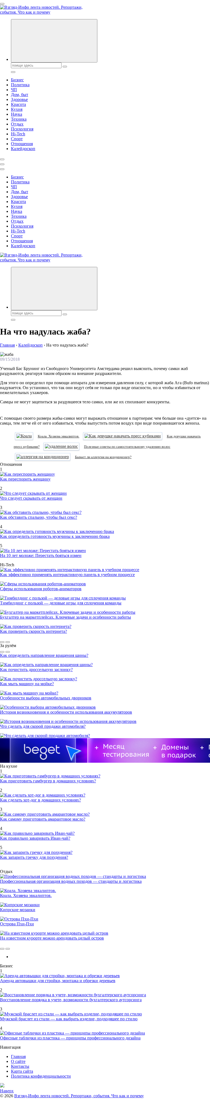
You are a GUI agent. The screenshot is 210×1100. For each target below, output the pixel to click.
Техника (19, 119)
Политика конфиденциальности (41, 1076)
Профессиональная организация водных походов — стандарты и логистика (71, 881)
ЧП (14, 89)
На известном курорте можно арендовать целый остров (52, 938)
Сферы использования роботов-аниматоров (40, 588)
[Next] (7, 642)
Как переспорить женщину (25, 479)
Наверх (7, 1091)
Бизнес (17, 79)
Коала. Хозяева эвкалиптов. (26, 895)
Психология (22, 129)
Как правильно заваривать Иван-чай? (35, 838)
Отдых (17, 124)
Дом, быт (19, 94)
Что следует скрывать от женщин (31, 498)
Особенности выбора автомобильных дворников (45, 698)
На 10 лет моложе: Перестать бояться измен (40, 555)
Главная (18, 1056)
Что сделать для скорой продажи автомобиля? (43, 726)
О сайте (18, 1061)
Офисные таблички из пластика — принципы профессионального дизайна (70, 1038)
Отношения (22, 143)
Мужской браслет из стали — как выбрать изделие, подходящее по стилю (69, 1018)
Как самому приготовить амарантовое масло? (42, 819)
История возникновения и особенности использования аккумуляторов (66, 712)
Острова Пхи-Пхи (17, 924)
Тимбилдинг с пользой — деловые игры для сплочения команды (60, 603)
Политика (20, 84)
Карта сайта (22, 1071)
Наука (16, 114)
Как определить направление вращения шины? (44, 655)
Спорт (17, 138)
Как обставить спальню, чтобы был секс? (38, 517)
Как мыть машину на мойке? (27, 683)
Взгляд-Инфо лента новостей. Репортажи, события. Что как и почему (79, 1095)
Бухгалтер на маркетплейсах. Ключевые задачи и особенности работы (65, 617)
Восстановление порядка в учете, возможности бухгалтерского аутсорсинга (71, 999)
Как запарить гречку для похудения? (34, 857)
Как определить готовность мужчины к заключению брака (55, 536)
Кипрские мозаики (17, 909)
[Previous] (2, 642)
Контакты (20, 1066)
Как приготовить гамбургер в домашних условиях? (48, 781)
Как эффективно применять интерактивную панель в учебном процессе (67, 574)
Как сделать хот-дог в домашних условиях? (40, 800)
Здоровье (19, 99)
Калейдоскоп (23, 148)
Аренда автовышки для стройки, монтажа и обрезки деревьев (57, 980)
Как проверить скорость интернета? (33, 631)
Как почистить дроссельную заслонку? (36, 669)
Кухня (16, 109)
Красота (18, 104)
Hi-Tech (18, 134)
